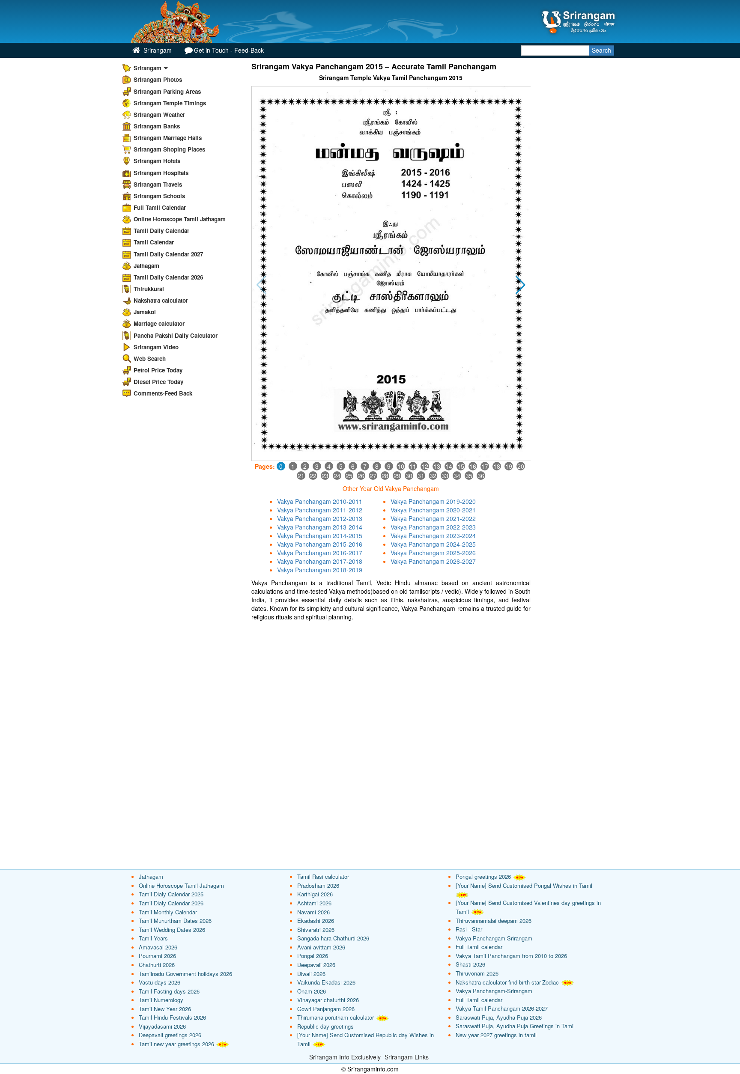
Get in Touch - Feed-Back (229, 50)
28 (385, 475)
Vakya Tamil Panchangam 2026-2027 (502, 1008)
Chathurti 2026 (157, 965)
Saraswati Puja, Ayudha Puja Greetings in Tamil (515, 1026)
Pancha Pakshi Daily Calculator (176, 335)
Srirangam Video (156, 347)
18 (496, 466)
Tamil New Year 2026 (165, 1009)
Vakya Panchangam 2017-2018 (319, 561)
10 (400, 466)
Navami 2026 (313, 912)
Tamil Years (153, 938)
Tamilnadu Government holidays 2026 (185, 974)
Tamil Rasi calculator (323, 876)
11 (412, 466)
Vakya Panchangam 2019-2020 (433, 501)
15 (460, 466)
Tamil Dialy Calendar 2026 (171, 903)
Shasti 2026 (470, 964)
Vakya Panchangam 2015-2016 (319, 544)
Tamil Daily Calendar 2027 (168, 254)
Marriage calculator (159, 323)
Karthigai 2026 (315, 894)
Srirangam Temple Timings (170, 103)
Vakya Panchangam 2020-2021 (433, 510)
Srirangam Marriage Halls (168, 138)
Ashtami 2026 (314, 903)
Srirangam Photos (158, 79)
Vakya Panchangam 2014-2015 (319, 535)
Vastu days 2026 (159, 982)
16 (472, 466)
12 (424, 466)
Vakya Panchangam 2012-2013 (319, 518)
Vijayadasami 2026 (162, 1026)
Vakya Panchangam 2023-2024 (433, 535)
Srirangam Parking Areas (167, 91)
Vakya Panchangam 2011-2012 (319, 510)
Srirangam (157, 50)
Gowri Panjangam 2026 (326, 1009)
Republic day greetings (325, 1026)
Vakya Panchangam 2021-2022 (433, 518)
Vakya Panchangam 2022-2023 (433, 527)
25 (349, 475)
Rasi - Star (469, 929)
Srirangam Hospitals (161, 173)
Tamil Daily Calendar (161, 230)
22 (313, 475)
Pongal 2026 (312, 956)
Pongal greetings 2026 (483, 876)
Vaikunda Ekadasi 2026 (326, 982)
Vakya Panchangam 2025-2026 (433, 552)
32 (433, 475)
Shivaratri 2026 (315, 929)
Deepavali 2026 (316, 965)
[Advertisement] (391, 685)
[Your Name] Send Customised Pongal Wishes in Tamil (524, 885)
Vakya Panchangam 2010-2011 (319, 501)
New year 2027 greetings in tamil (496, 1035)
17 (484, 466)
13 (436, 466)
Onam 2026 (311, 991)
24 (337, 475)
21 (301, 475)
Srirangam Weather (159, 114)
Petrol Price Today (158, 370)
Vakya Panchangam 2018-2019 (319, 569)
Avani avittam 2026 (321, 947)
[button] (520, 285)
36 (480, 475)
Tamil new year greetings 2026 (176, 1044)
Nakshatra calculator (161, 300)
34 (457, 475)
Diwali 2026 (311, 974)
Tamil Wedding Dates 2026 (172, 929)
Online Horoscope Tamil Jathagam (180, 219)
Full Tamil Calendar (160, 207)
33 (445, 475)
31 (421, 475)
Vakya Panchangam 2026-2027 (433, 561)
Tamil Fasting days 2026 (169, 991)
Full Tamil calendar (479, 947)
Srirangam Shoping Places (169, 149)
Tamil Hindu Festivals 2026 (172, 1017)
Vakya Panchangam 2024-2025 (433, 544)
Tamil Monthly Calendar (168, 912)
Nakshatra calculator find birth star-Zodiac (507, 982)
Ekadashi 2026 (315, 920)
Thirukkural (149, 289)
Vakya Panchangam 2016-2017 (319, 552)
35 (468, 475)
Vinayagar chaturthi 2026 (328, 1000)
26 (361, 475)
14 (448, 466)
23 (325, 475)
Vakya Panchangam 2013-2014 (319, 527)
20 (520, 466)
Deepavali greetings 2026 (170, 1035)
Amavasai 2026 (158, 947)
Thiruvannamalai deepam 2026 (493, 920)
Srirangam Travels (158, 184)
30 (409, 475)
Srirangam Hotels (157, 161)
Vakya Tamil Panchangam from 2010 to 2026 (511, 956)
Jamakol (145, 312)
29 (397, 475)
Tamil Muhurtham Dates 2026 (175, 920)
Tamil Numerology (161, 1000)
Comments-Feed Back (163, 393)
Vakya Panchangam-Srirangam (494, 938)
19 (508, 466)
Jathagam (146, 266)
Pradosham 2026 (318, 885)
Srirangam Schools (159, 196)
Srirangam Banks (157, 126)
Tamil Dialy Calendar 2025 (171, 894)
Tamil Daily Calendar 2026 (168, 277)
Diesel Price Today (158, 382)
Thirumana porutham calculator (335, 1017)
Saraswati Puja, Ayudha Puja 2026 (499, 1017)
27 (373, 475)
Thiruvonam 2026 (477, 973)
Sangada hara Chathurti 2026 (333, 938)
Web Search (150, 358)
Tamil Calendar (154, 242)
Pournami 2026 (157, 956)
